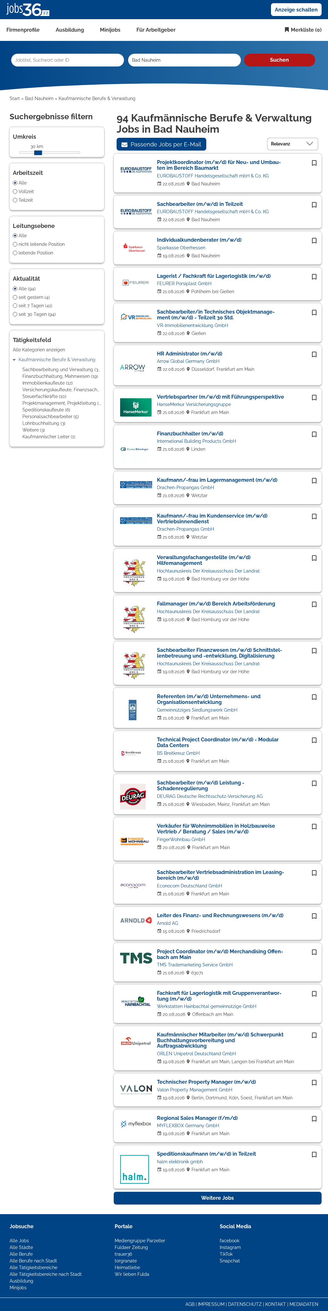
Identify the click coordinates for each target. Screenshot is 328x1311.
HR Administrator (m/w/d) (189, 354)
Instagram (230, 1247)
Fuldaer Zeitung (131, 1247)
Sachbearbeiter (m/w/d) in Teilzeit (200, 204)
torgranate (126, 1260)
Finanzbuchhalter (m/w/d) (190, 434)
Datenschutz (245, 1304)
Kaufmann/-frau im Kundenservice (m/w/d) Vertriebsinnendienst (212, 519)
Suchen (279, 60)
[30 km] (38, 152)
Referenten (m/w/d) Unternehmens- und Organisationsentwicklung (208, 699)
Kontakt (275, 1304)
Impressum (211, 1304)
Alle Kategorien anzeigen (39, 349)
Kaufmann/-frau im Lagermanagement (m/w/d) (217, 480)
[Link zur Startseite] (30, 9)
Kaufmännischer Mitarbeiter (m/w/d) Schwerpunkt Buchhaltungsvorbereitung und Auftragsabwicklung (220, 1040)
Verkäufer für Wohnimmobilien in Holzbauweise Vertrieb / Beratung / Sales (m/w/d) (216, 829)
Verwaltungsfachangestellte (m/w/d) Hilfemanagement (203, 560)
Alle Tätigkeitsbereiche (33, 1267)
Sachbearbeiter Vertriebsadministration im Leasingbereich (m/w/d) (220, 875)
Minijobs (110, 30)
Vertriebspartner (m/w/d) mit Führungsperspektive (220, 397)
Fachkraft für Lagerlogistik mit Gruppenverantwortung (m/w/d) (219, 996)
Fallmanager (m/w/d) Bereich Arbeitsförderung (216, 604)
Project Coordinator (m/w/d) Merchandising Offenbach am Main (220, 954)
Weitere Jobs (217, 1198)
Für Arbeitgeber (156, 30)
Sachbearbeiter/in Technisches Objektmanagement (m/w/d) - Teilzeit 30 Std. (216, 315)
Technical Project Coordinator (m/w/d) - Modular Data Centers (218, 742)
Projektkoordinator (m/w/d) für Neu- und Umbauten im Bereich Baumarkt (219, 165)
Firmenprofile (23, 30)
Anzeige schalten (296, 10)
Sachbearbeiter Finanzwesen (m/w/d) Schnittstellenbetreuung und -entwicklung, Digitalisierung (219, 653)
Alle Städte (21, 1247)
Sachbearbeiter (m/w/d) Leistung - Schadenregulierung (200, 786)
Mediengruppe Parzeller (140, 1240)
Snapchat (230, 1260)
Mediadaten (304, 1304)
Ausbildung (70, 30)
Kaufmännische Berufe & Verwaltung (57, 359)
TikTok (226, 1254)
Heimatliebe (127, 1267)
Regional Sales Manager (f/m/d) (197, 1118)
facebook (229, 1240)
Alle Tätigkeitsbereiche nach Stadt (46, 1274)
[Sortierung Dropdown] (311, 143)
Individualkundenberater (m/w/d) (199, 240)
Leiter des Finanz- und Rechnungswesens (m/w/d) (220, 915)
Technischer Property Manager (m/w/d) (206, 1082)
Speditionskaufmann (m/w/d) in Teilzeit (206, 1154)
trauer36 (123, 1254)
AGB (189, 1304)
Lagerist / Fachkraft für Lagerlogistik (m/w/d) (214, 276)
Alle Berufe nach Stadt (33, 1260)
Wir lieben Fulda (132, 1274)
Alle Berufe (21, 1254)
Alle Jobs (19, 1240)
